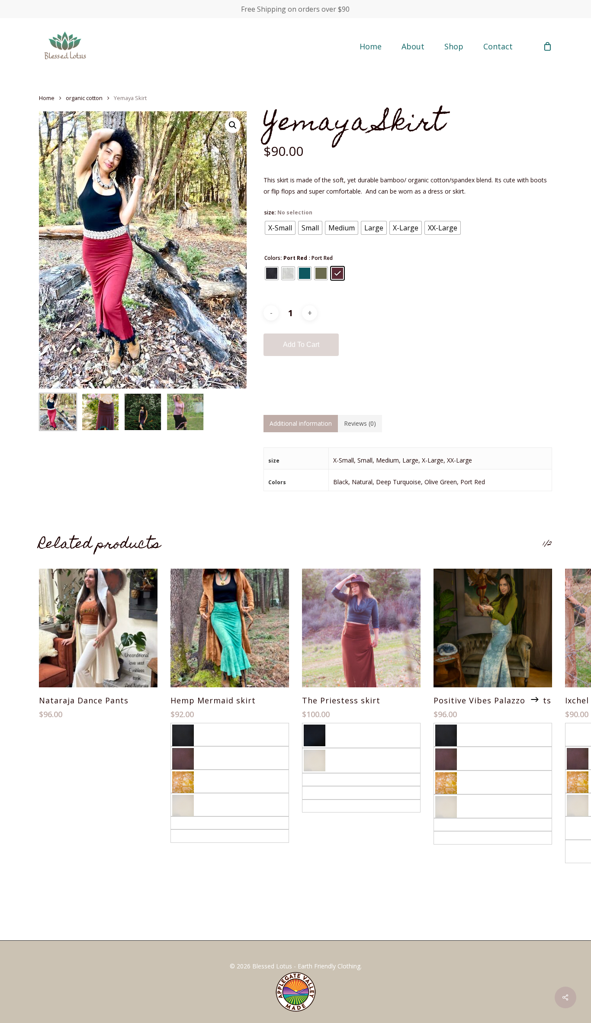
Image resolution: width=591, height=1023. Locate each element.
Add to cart (301, 344)
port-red (315, 806)
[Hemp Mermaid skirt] (229, 628)
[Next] (534, 699)
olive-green (319, 792)
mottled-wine (190, 836)
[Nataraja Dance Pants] (98, 628)
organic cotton (84, 98)
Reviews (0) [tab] (360, 423)
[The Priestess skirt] (361, 628)
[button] (233, 125)
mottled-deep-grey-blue (205, 823)
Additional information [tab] (301, 423)
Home (47, 98)
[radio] (280, 227)
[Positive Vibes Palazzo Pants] (493, 628)
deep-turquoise (325, 779)
